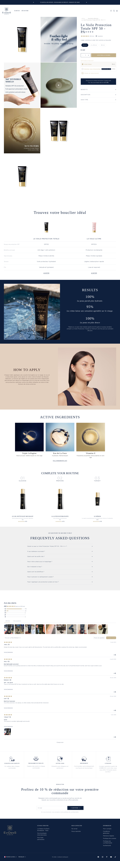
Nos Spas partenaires (40, 838)
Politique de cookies (109, 838)
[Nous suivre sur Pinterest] (107, 857)
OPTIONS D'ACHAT (87, 60)
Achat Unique (88, 64)
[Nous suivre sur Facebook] (98, 857)
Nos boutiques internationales (42, 834)
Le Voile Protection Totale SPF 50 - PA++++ (94, 20)
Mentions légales (108, 835)
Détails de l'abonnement (91, 73)
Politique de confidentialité (107, 842)
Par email (74, 828)
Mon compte (107, 828)
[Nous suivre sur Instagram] (102, 857)
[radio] (82, 64)
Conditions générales (106, 832)
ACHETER (17, 10)
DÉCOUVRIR (25, 10)
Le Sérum (97, 516)
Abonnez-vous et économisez (97, 69)
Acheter (46, 273)
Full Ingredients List (60, 460)
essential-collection (93, 18)
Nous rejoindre (76, 831)
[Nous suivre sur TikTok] (115, 857)
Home (83, 18)
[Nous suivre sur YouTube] (111, 857)
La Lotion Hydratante (60, 516)
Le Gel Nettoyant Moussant (22, 516)
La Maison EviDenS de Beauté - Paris (43, 829)
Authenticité (107, 845)
